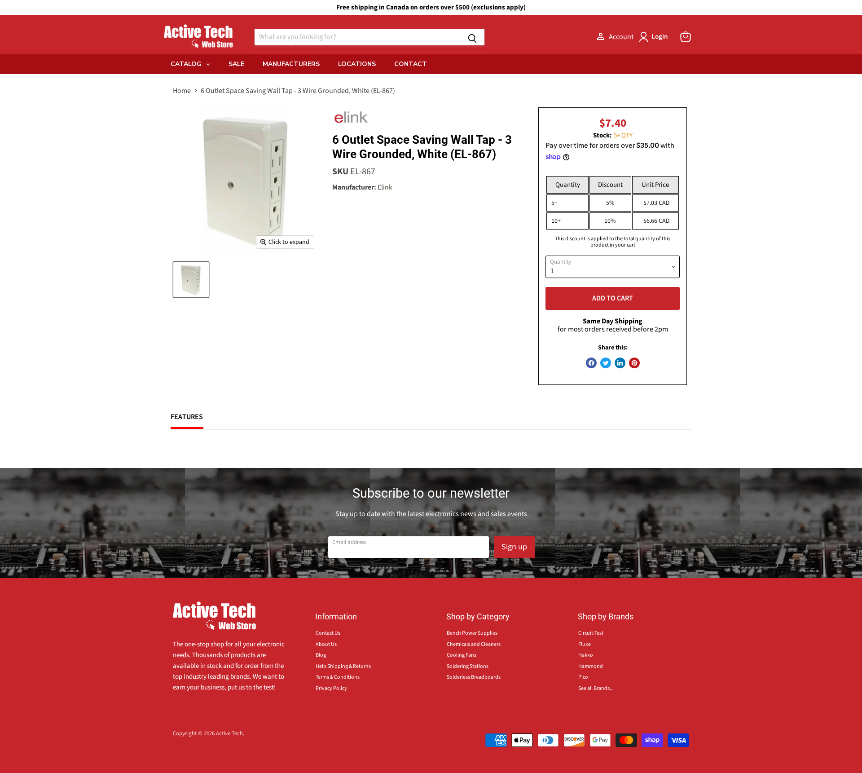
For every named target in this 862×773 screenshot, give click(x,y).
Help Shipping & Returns (343, 666)
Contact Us (328, 633)
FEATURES (187, 417)
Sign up (514, 546)
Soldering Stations (467, 666)
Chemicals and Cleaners (474, 644)
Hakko (585, 655)
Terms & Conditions (338, 677)
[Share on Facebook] (591, 363)
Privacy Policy (331, 688)
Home (182, 91)
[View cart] (685, 37)
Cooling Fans (461, 655)
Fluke (584, 644)
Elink (385, 187)
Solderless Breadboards (474, 677)
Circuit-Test (590, 633)
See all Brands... (596, 688)
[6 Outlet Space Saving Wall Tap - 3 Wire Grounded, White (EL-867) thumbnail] (191, 279)
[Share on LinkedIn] (620, 363)
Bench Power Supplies (472, 633)
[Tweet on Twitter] (605, 363)
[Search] (472, 37)
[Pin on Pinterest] (634, 363)
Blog (321, 655)
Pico (583, 677)
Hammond (590, 666)
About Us (326, 644)
